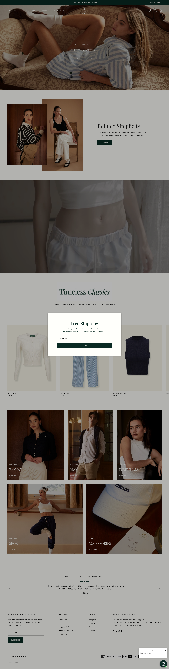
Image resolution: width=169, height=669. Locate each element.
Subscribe (84, 346)
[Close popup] (165, 650)
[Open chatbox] (163, 663)
